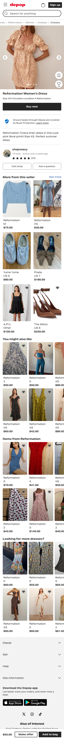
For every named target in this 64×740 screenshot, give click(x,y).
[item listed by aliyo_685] (41, 604)
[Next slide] (59, 57)
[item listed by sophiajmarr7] (15, 404)
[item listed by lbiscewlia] (15, 458)
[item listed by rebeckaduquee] (41, 404)
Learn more (42, 123)
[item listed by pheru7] (41, 358)
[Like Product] (27, 184)
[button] (36, 158)
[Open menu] (5, 4)
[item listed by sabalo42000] (15, 358)
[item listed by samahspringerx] (15, 558)
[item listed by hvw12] (15, 604)
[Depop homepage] (17, 5)
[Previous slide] (5, 57)
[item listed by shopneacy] (17, 198)
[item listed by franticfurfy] (41, 558)
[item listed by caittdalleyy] (15, 504)
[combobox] (32, 13)
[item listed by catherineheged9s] (41, 504)
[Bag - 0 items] (43, 5)
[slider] (32, 57)
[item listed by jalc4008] (41, 458)
